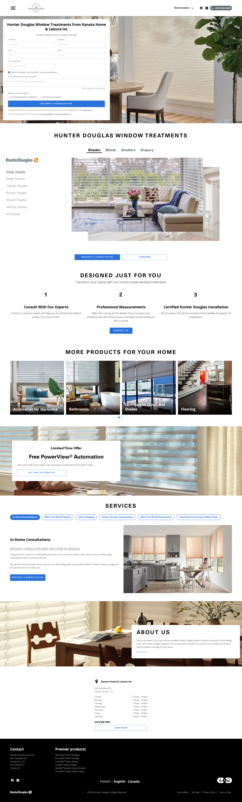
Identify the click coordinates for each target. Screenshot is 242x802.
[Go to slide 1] (119, 417)
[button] (13, 8)
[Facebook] (201, 8)
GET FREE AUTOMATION (41, 473)
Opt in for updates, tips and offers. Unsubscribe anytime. (34, 72)
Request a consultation (27, 577)
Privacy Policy (47, 114)
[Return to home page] (62, 8)
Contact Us (121, 331)
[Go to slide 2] (121, 417)
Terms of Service (61, 114)
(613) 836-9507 (102, 722)
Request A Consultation (97, 257)
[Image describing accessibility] (224, 780)
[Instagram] (207, 8)
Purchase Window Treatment (24, 97)
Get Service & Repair (51, 97)
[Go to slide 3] (123, 417)
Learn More (145, 257)
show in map (121, 728)
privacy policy (87, 110)
